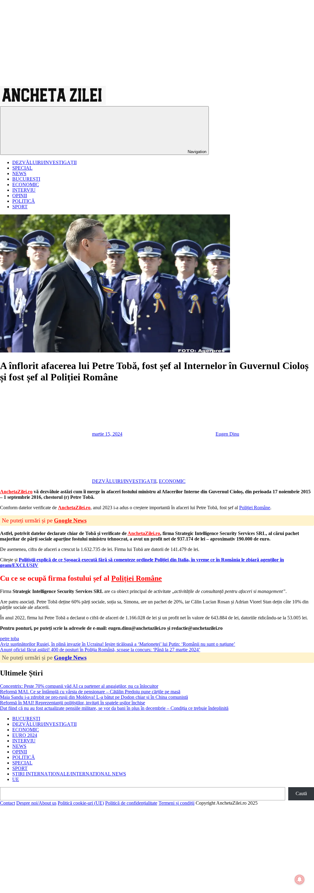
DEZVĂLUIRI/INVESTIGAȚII (44, 162)
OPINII (19, 195)
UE (15, 779)
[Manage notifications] (299, 879)
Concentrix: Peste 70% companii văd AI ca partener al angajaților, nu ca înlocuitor (79, 686)
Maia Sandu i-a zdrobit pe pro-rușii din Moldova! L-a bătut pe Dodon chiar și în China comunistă (94, 697)
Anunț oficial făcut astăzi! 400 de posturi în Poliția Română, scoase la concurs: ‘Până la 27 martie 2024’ (100, 649)
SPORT (20, 206)
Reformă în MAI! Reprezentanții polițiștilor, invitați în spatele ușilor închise (72, 702)
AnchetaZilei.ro (16, 491)
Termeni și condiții (176, 803)
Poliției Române (254, 507)
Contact (7, 803)
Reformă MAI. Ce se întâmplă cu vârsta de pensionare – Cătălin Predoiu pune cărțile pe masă (90, 691)
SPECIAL (22, 168)
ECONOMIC (25, 184)
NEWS (19, 173)
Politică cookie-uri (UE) (81, 803)
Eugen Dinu (227, 434)
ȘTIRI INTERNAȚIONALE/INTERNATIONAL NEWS (69, 773)
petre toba (9, 638)
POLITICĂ (23, 201)
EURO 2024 (24, 735)
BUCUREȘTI (26, 179)
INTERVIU (24, 190)
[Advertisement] (157, 43)
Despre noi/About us (36, 803)
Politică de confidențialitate (131, 803)
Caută (301, 793)
